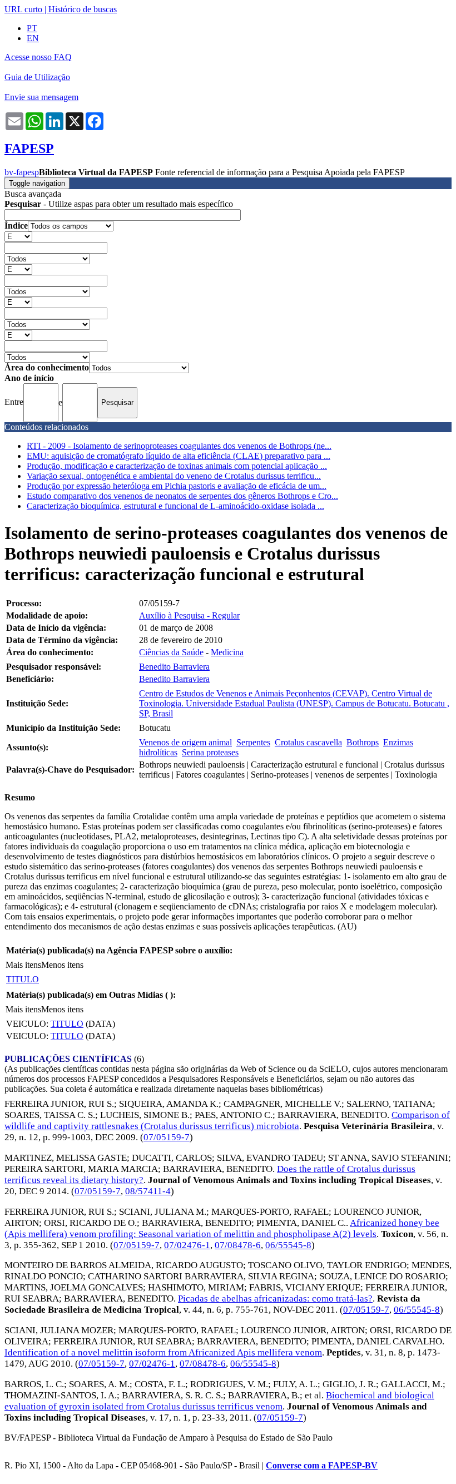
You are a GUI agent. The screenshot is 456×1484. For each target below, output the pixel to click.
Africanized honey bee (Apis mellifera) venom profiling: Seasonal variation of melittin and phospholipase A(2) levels (221, 1228)
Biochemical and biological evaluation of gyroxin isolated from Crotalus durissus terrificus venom (219, 1401)
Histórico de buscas (82, 9)
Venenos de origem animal (185, 742)
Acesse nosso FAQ (38, 57)
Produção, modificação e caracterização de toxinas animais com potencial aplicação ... (177, 466)
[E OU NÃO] (18, 236)
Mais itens (23, 964)
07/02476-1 (187, 1245)
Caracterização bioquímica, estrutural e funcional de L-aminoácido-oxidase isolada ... (175, 506)
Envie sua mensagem (41, 97)
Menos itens (62, 964)
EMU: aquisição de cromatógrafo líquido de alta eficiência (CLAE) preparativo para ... (178, 456)
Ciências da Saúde (171, 652)
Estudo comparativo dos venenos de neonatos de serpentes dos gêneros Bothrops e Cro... (182, 496)
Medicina (227, 652)
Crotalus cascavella (308, 742)
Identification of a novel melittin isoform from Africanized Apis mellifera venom (163, 1352)
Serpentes (253, 742)
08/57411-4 (148, 1191)
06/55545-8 (288, 1245)
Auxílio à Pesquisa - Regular (189, 615)
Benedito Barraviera (174, 666)
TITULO (22, 979)
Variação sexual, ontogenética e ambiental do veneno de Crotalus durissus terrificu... (174, 476)
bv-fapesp (21, 172)
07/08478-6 (238, 1245)
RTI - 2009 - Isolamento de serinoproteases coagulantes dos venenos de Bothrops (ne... (179, 446)
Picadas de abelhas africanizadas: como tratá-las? (275, 1298)
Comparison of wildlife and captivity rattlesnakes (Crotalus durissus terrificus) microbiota (227, 1120)
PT (32, 28)
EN (33, 38)
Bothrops (362, 742)
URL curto (23, 9)
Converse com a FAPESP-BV (322, 1465)
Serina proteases (210, 752)
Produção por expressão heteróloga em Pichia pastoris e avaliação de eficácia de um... (176, 486)
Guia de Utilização (37, 77)
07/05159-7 (166, 1137)
